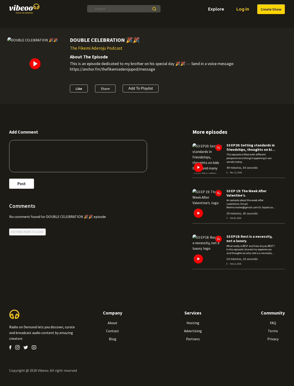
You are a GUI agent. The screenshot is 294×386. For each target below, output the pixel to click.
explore (216, 9)
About (112, 322)
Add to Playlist (140, 88)
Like (79, 88)
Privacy (273, 339)
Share (105, 88)
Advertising (193, 331)
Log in (242, 9)
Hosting (193, 322)
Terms (273, 331)
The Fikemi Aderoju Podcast (96, 48)
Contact (112, 331)
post (21, 183)
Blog (112, 339)
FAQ (273, 322)
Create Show (271, 9)
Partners (193, 339)
